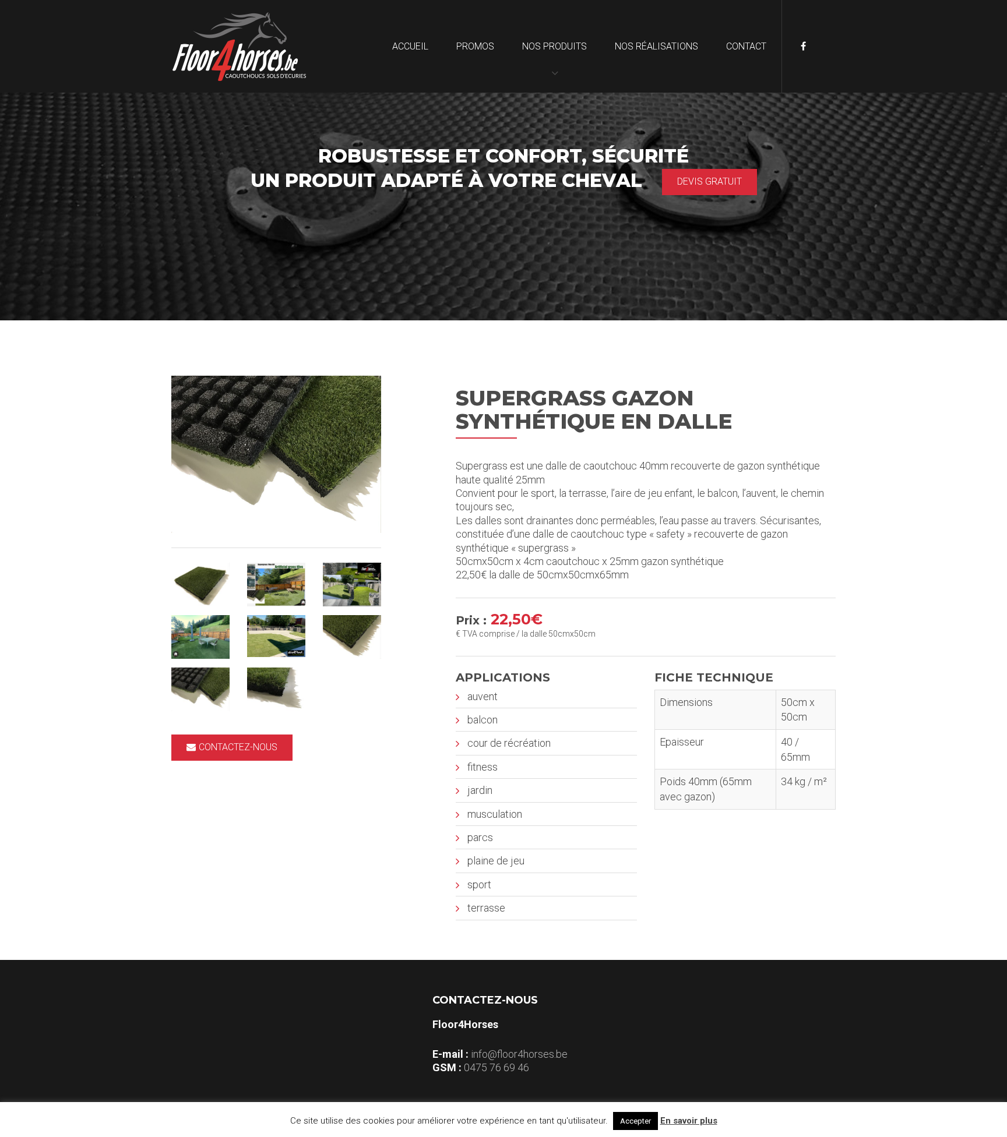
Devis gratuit (709, 181)
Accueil (410, 46)
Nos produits (554, 46)
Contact (746, 46)
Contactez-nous (238, 747)
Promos (475, 46)
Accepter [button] (635, 1121)
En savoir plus (688, 1120)
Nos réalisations (656, 46)
